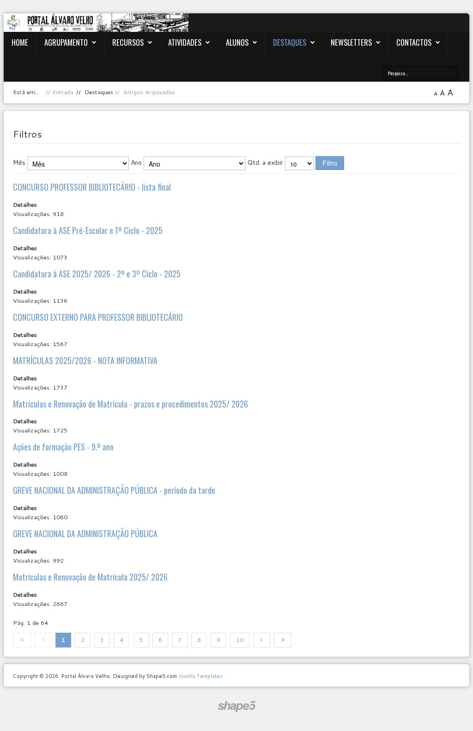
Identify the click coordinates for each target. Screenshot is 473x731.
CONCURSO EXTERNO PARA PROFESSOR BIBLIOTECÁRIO (98, 317)
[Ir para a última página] (283, 640)
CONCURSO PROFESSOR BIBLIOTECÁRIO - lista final (92, 187)
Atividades (184, 42)
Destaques (289, 42)
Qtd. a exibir (265, 162)
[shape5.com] (236, 707)
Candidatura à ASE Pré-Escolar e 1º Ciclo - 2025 (88, 230)
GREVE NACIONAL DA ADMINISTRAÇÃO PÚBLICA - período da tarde (114, 490)
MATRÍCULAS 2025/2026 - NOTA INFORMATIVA (85, 360)
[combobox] (420, 73)
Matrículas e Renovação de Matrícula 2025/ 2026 (90, 577)
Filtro (329, 163)
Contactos (413, 42)
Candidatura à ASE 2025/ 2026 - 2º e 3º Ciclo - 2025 (97, 274)
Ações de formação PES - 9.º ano (63, 447)
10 (239, 639)
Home (20, 42)
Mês (19, 162)
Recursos (128, 42)
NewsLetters (351, 42)
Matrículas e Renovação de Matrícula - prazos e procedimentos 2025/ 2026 (130, 404)
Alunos (237, 42)
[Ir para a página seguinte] (261, 640)
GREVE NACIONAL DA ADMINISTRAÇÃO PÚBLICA (85, 533)
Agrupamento (66, 42)
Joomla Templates (200, 676)
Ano (136, 162)
